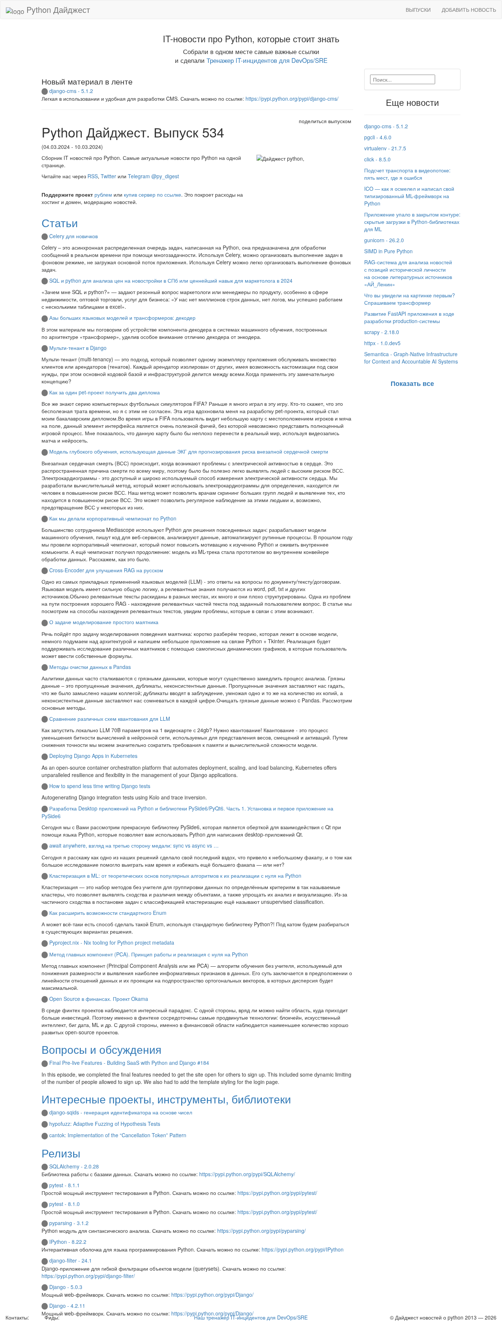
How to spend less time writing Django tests (99, 786)
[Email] (36, 1317)
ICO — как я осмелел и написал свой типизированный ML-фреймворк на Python (409, 196)
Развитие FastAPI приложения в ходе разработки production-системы (409, 317)
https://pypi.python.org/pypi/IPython (303, 1249)
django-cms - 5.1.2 (71, 90)
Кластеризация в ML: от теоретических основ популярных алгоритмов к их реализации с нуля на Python (175, 875)
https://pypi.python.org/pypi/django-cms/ (291, 98)
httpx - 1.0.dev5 (382, 343)
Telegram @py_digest (153, 176)
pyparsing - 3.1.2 (69, 1223)
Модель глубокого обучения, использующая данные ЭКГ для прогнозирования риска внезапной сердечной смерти (188, 451)
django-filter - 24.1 (70, 1260)
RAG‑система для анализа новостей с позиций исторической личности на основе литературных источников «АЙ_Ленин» (408, 273)
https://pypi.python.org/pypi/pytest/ (277, 1192)
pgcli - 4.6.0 (377, 137)
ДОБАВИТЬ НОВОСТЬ (469, 9)
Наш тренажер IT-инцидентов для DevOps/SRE (251, 1317)
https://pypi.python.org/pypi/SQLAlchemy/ (247, 1174)
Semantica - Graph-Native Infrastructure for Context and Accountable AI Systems (411, 357)
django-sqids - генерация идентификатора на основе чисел (120, 1112)
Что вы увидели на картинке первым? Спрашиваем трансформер (409, 298)
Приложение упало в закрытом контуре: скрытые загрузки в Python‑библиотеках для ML (412, 222)
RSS (92, 176)
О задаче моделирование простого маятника (103, 622)
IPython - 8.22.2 (67, 1241)
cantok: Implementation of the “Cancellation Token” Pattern (117, 1135)
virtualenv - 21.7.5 (385, 148)
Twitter (108, 176)
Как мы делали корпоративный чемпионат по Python (112, 518)
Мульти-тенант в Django (78, 347)
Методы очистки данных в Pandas (90, 666)
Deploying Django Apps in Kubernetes (93, 755)
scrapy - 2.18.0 (381, 332)
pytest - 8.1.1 (64, 1185)
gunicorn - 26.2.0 (384, 240)
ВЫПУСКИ (418, 9)
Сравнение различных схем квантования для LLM (109, 718)
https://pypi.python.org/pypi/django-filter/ (88, 1275)
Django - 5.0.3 (65, 1286)
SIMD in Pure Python (388, 251)
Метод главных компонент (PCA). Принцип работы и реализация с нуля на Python (148, 954)
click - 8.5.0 (377, 159)
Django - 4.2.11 (67, 1305)
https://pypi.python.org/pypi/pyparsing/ (261, 1230)
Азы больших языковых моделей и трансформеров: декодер (122, 317)
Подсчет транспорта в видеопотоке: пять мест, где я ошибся (407, 174)
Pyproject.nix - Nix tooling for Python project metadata (111, 942)
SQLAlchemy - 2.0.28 (74, 1166)
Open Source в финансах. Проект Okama (98, 998)
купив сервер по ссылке (152, 194)
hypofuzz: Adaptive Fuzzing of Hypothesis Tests (104, 1123)
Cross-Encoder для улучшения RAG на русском (106, 570)
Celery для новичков (73, 236)
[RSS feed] (63, 1317)
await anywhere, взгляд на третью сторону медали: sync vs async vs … (134, 845)
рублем (103, 194)
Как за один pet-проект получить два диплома (104, 392)
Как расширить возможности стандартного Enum (107, 912)
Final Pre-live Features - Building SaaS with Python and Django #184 (129, 1062)
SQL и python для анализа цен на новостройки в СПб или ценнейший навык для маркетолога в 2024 (171, 280)
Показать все (412, 383)
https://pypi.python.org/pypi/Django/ (212, 1294)
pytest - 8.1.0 (64, 1203)
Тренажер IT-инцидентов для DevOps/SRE (267, 60)
